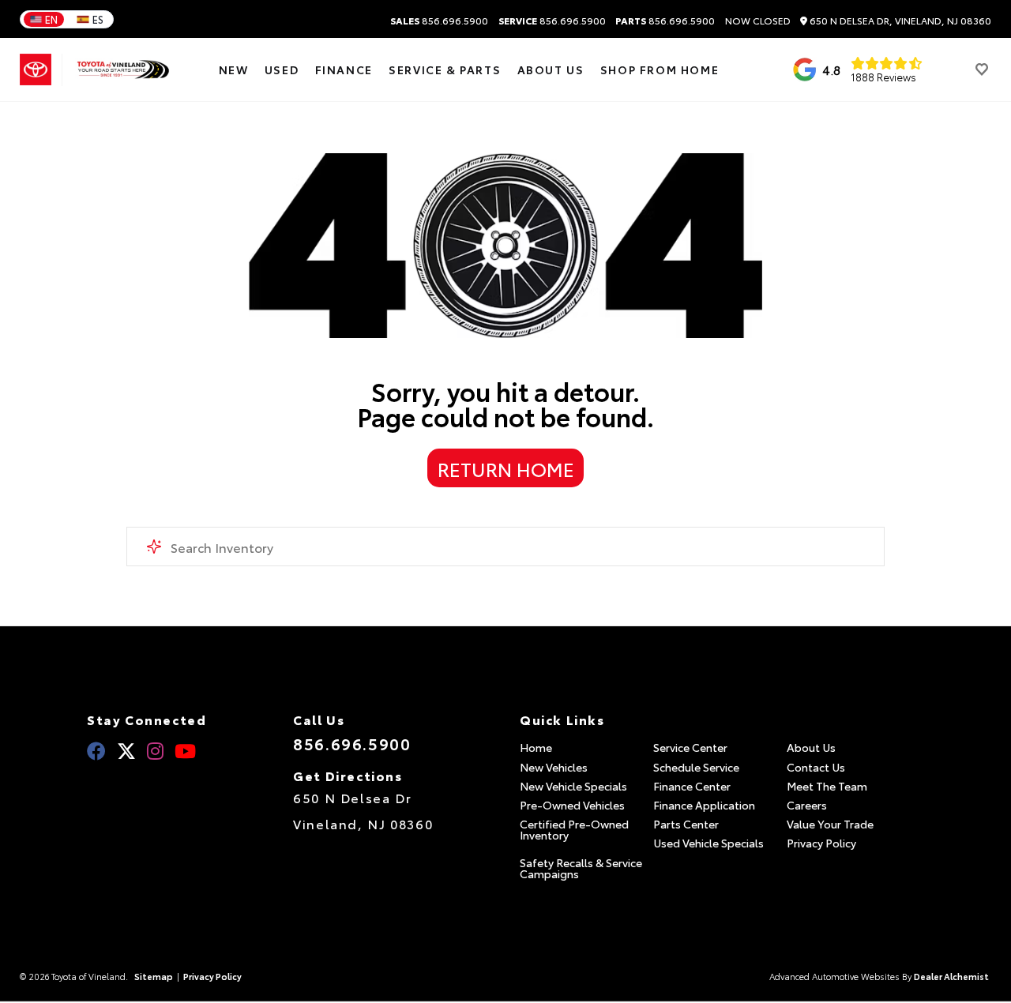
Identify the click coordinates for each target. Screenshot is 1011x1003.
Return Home (506, 468)
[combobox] (505, 546)
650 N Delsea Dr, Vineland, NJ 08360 (899, 21)
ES (97, 19)
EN (51, 19)
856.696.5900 (439, 20)
